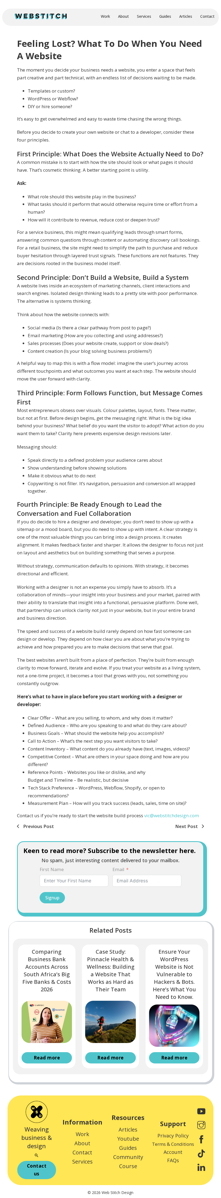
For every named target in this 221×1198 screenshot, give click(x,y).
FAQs (173, 1160)
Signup (52, 898)
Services (144, 16)
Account (173, 1152)
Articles (185, 16)
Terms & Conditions (173, 1144)
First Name (52, 869)
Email (118, 869)
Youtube (128, 1138)
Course (128, 1166)
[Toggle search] (37, 1155)
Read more (47, 1058)
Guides (165, 16)
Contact (207, 16)
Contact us (37, 1170)
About (123, 16)
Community (128, 1157)
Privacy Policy (173, 1135)
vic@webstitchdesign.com (171, 815)
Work (105, 16)
